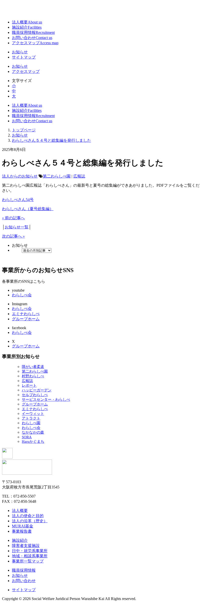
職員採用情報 (33, 32)
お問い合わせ (32, 38)
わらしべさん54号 (18, 200)
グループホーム (26, 319)
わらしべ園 (31, 423)
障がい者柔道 (33, 367)
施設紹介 (27, 27)
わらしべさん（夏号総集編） (27, 209)
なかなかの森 (33, 432)
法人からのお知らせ (20, 176)
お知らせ (20, 52)
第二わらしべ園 (57, 176)
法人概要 (27, 22)
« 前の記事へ (13, 218)
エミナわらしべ (26, 314)
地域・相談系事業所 (30, 556)
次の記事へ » (13, 236)
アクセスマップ (35, 43)
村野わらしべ (33, 376)
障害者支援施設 (26, 545)
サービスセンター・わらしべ (46, 400)
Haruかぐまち (33, 441)
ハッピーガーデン (36, 390)
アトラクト (31, 418)
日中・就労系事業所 (30, 551)
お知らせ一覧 (16, 227)
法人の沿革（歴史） (30, 521)
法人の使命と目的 (28, 516)
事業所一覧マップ (28, 561)
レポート (29, 385)
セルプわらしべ (35, 395)
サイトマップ (24, 57)
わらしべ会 (22, 295)
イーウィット (33, 414)
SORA (27, 437)
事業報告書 (22, 531)
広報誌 (79, 176)
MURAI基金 (22, 526)
